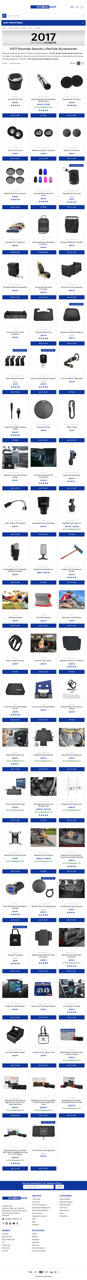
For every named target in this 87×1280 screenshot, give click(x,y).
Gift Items (63, 1208)
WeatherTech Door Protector (72, 661)
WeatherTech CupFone (72, 523)
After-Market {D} (8, 1240)
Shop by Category (66, 1202)
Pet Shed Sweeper (43, 618)
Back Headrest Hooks (15, 379)
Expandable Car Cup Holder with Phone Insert (15, 570)
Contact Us (36, 1202)
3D (3, 1242)
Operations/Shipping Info (41, 1208)
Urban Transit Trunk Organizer (15, 333)
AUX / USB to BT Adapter (15, 523)
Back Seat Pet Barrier (15, 755)
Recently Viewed (38, 1248)
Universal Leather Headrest (71, 332)
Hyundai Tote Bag (15, 955)
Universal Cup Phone (71, 475)
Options (43, 115)
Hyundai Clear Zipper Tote (43, 1052)
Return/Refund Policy (40, 1210)
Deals (62, 1213)
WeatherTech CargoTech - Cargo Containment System (71, 856)
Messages (35, 1240)
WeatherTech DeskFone (43, 569)
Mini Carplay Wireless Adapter (43, 379)
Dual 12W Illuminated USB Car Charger (15, 907)
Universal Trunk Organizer (72, 287)
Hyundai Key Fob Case (72, 194)
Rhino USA (6, 1248)
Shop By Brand (65, 1205)
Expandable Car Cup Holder (43, 523)
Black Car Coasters (72, 150)
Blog (33, 1222)
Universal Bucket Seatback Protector (43, 243)
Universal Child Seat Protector (43, 288)
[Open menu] (4, 16)
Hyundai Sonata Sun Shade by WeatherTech (43, 100)
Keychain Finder (43, 427)
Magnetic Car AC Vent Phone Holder (15, 476)
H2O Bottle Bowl (15, 618)
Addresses (36, 1242)
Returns (35, 1237)
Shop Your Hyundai (13, 23)
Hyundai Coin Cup (15, 99)
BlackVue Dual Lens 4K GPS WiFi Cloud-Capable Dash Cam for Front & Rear (15, 1152)
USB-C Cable (71, 427)
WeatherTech (7, 1237)
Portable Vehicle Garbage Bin (15, 287)
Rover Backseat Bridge (15, 804)
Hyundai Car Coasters (72, 99)
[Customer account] (83, 7)
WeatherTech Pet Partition (15, 855)
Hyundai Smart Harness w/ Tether (72, 708)
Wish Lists (35, 1245)
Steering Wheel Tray (43, 332)
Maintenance (64, 1210)
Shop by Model (65, 1199)
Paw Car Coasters (15, 150)
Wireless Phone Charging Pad (44, 906)
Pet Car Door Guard (43, 661)
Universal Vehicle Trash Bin (72, 242)
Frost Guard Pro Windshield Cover (15, 708)
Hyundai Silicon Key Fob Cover (43, 194)
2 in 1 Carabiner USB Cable (72, 379)
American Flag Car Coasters (43, 150)
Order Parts (64, 1216)
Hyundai (5, 1234)
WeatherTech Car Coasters (15, 194)
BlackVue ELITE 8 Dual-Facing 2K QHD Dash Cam (72, 1101)
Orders (34, 1234)
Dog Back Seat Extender (43, 755)
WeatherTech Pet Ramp (43, 855)
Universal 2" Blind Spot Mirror (43, 1006)
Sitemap (35, 1225)
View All (5, 1251)
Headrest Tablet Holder (15, 1006)
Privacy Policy (37, 1213)
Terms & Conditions (39, 1205)
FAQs (34, 1219)
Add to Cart (15, 115)
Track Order (36, 1199)
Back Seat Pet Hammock (72, 755)
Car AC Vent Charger (71, 1006)
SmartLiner (6, 1245)
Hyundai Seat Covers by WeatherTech (43, 805)
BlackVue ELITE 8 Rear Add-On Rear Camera (71, 1053)
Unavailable (15, 252)
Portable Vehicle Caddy (15, 1052)
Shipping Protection (39, 1216)
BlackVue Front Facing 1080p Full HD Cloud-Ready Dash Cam (43, 1102)
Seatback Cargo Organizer (72, 906)
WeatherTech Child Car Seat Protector (43, 956)
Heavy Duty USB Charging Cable (15, 428)
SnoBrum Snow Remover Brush (72, 570)
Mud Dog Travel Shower (71, 618)
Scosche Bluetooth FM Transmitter (43, 476)
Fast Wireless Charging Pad (43, 1150)
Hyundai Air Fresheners (15, 242)
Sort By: (5, 63)
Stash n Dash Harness (15, 661)
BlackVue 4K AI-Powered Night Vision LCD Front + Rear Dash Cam (15, 1102)
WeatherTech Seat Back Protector (71, 956)
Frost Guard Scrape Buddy (43, 707)
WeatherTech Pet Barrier (72, 804)
